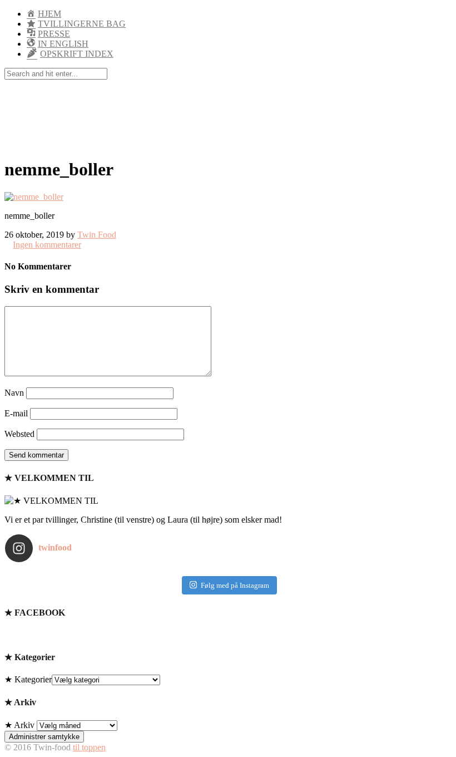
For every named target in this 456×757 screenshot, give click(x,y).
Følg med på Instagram (235, 585)
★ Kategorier (28, 679)
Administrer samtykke (44, 737)
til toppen (89, 747)
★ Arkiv (19, 725)
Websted (19, 434)
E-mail (16, 413)
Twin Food (96, 234)
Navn (14, 392)
